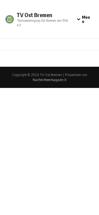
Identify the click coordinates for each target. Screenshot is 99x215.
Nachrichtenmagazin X (49, 80)
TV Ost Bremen (34, 14)
